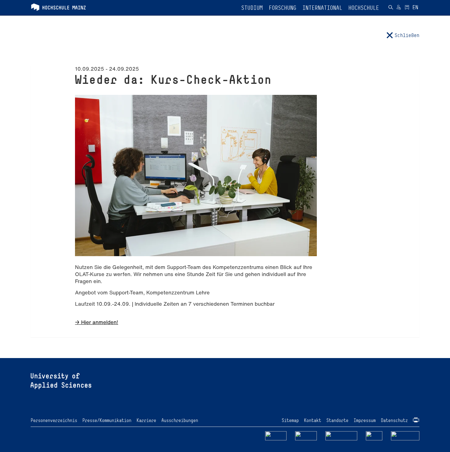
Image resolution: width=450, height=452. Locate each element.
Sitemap (290, 420)
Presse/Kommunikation (106, 420)
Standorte (337, 420)
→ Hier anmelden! (96, 322)
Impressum (365, 420)
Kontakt (312, 420)
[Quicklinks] (407, 8)
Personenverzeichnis (54, 420)
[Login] (399, 8)
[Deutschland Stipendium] (276, 435)
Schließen (407, 35)
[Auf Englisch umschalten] (415, 8)
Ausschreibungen (179, 420)
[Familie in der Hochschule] (405, 435)
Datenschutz (394, 420)
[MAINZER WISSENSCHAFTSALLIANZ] (341, 435)
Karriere (146, 420)
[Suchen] (391, 8)
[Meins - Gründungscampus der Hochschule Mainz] (306, 435)
